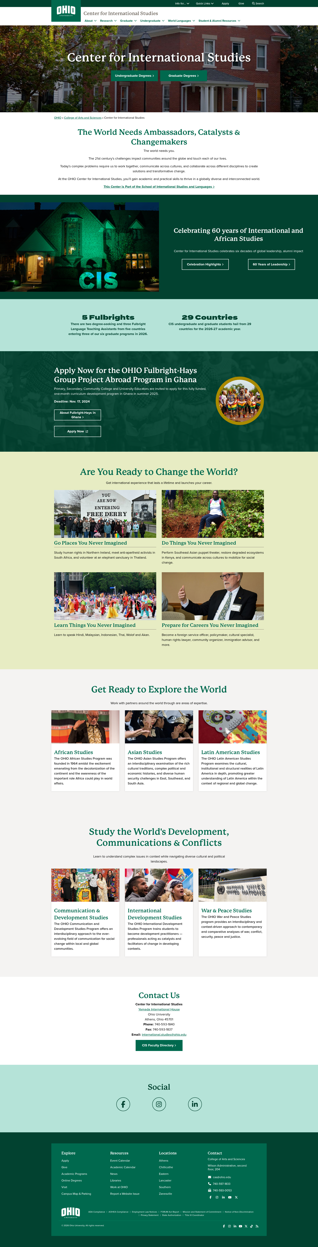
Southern (165, 1187)
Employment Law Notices (144, 1211)
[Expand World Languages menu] (194, 21)
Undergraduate (150, 21)
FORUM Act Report (170, 1211)
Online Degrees (71, 1180)
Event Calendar (120, 1160)
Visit (64, 1187)
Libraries (115, 1180)
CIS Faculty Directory (158, 1045)
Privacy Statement (150, 1215)
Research (106, 21)
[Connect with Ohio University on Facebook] (224, 1226)
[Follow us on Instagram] (217, 1197)
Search (259, 3)
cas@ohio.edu (222, 1177)
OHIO (57, 118)
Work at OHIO (119, 1187)
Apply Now (84, 432)
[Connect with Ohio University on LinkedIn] (235, 1226)
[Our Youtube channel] (230, 1197)
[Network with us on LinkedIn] (223, 1197)
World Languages (179, 21)
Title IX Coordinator (194, 1215)
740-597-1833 (221, 1184)
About (89, 21)
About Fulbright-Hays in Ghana (78, 414)
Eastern (164, 1174)
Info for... (181, 3)
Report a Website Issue (124, 1194)
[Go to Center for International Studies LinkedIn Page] (195, 1104)
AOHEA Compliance (118, 1211)
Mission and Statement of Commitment (202, 1211)
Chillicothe (166, 1167)
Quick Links (203, 3)
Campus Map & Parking (76, 1194)
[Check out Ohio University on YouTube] (240, 1226)
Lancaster (165, 1180)
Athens (163, 1160)
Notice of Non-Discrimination (239, 1211)
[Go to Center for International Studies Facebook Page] (123, 1104)
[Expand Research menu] (115, 21)
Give (241, 3)
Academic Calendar (122, 1167)
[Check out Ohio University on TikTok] (251, 1226)
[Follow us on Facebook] (210, 1197)
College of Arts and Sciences (82, 118)
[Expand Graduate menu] (135, 21)
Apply (225, 3)
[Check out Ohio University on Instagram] (229, 1226)
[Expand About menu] (95, 21)
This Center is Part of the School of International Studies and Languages (158, 186)
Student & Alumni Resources (217, 21)
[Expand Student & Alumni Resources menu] (239, 21)
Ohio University (76, 1225)
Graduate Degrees (182, 75)
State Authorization (171, 1215)
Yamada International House (159, 1009)
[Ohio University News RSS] (257, 1226)
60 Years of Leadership (270, 264)
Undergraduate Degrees (133, 75)
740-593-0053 (222, 1190)
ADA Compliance (96, 1211)
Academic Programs (74, 1174)
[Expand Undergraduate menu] (163, 21)
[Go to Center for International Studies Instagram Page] (159, 1104)
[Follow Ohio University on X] (246, 1226)
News (113, 1174)
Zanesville (165, 1194)
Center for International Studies (121, 13)
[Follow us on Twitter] (236, 1197)
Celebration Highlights (204, 264)
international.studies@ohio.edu (164, 1034)
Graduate (126, 21)
